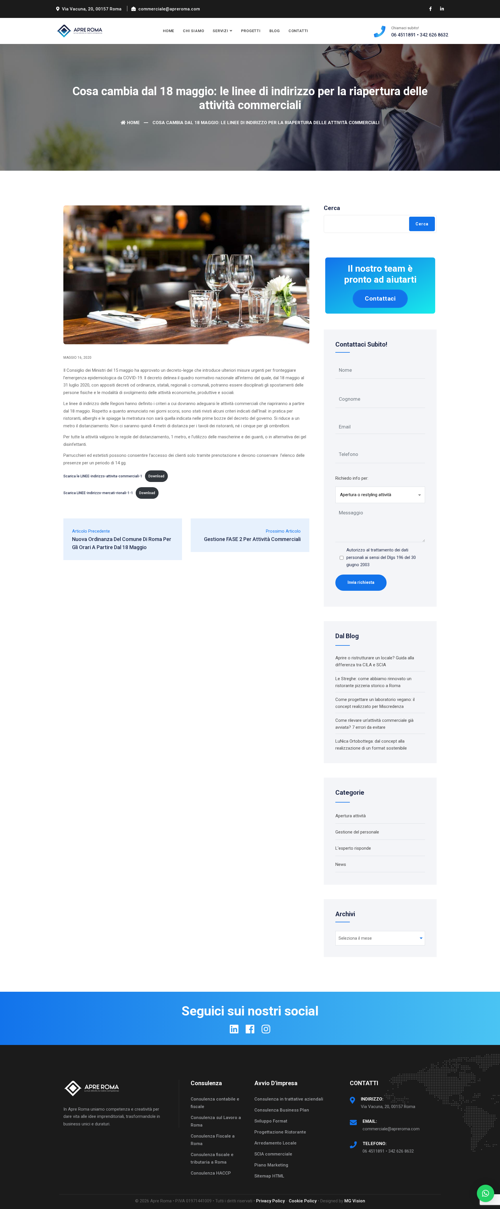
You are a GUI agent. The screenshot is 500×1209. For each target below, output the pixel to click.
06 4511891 (403, 35)
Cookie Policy (303, 1201)
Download (156, 476)
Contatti (298, 31)
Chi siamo (193, 31)
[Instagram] (266, 1029)
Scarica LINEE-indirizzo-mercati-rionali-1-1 (98, 493)
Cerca (332, 208)
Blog (274, 31)
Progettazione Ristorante (280, 1132)
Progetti (251, 31)
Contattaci (380, 298)
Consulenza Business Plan (281, 1110)
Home (168, 31)
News (340, 864)
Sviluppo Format (270, 1121)
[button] (485, 1193)
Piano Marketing (271, 1165)
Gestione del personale (357, 832)
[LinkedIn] (234, 1029)
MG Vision (354, 1201)
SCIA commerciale (273, 1154)
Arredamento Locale (275, 1143)
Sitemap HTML (269, 1176)
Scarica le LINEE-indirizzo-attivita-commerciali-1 (102, 476)
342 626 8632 (434, 35)
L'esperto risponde (353, 848)
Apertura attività (350, 815)
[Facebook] (250, 1029)
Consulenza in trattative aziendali (288, 1099)
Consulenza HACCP (211, 1173)
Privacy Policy (270, 1201)
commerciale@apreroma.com (391, 1128)
